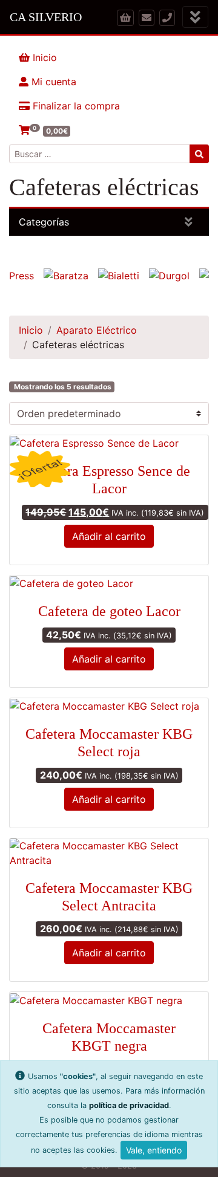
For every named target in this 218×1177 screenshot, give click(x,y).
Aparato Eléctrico (96, 330)
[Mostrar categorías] (188, 222)
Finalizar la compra (75, 106)
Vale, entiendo (154, 1150)
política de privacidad (129, 1105)
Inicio (43, 57)
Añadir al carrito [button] (109, 536)
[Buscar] (199, 153)
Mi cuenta (52, 82)
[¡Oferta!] (109, 443)
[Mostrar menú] (195, 17)
